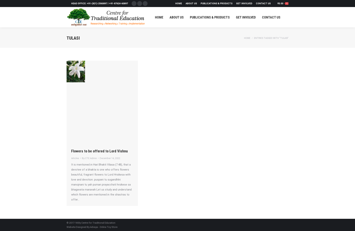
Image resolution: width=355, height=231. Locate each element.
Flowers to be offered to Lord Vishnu (99, 151)
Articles (75, 158)
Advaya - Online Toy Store (103, 227)
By (89, 158)
